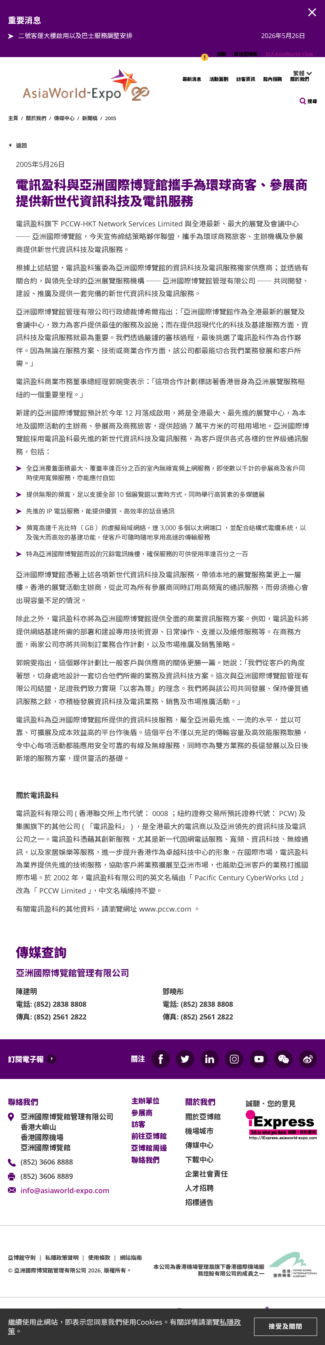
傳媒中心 (64, 118)
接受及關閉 (285, 1326)
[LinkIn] (210, 1059)
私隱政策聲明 (61, 1257)
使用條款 (99, 1257)
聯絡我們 (145, 1160)
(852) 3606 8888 (47, 1162)
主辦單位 (145, 1101)
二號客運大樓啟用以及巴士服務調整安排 (75, 35)
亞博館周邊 (149, 1148)
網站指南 (131, 1257)
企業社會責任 (206, 1173)
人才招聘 (199, 1188)
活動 (221, 54)
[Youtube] (259, 1059)
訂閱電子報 (26, 1059)
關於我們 (299, 79)
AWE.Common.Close (312, 12)
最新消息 (191, 79)
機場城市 (199, 1131)
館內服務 (272, 79)
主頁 (13, 118)
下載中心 (199, 1159)
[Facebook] (160, 1059)
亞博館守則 (22, 1257)
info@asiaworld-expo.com (65, 1190)
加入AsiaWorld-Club (289, 54)
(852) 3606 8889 (47, 1176)
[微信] (283, 1059)
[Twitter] (185, 1059)
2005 (110, 118)
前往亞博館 (246, 54)
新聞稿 (90, 118)
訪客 (138, 1124)
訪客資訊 (245, 79)
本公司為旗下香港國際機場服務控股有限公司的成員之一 (208, 1270)
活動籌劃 (218, 79)
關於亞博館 (203, 1116)
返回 (21, 145)
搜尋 (312, 101)
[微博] (308, 1059)
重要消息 (205, 53)
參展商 (142, 1113)
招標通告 (199, 1202)
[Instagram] (234, 1059)
